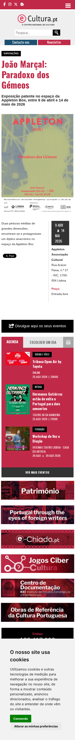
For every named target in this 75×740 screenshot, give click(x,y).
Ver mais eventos (37, 472)
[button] (69, 117)
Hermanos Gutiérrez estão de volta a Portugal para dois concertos (47, 401)
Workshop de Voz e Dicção (46, 439)
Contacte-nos (20, 42)
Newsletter (54, 42)
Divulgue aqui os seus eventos (40, 326)
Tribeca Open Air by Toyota (46, 364)
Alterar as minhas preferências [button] (36, 726)
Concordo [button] (20, 718)
